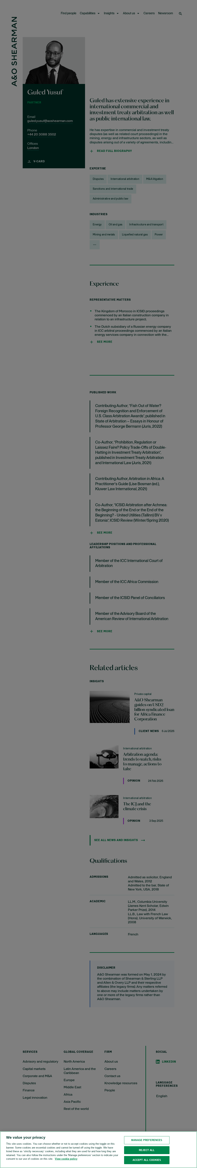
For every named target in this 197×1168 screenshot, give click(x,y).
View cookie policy (66, 1158)
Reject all (146, 1150)
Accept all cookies (147, 1160)
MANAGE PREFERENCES (146, 1140)
